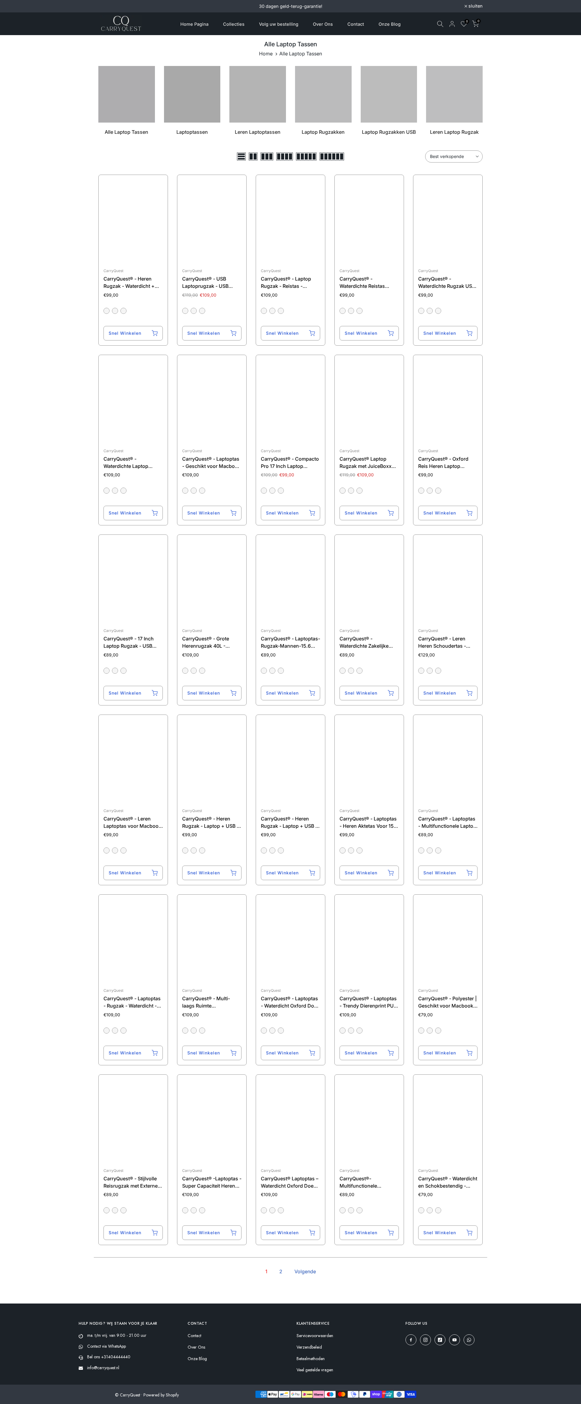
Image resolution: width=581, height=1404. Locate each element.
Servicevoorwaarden (315, 1336)
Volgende (305, 1271)
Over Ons (323, 24)
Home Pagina (194, 24)
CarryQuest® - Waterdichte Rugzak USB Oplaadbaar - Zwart (446, 286)
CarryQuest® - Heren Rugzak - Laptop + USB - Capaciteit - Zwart (289, 826)
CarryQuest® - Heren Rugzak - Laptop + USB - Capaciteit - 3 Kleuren (210, 826)
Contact (355, 24)
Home (266, 54)
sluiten (109, 6)
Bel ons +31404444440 (108, 1357)
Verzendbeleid (309, 1347)
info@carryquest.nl (103, 1368)
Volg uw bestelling (278, 24)
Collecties (234, 24)
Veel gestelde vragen (315, 1370)
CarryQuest (113, 270)
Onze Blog (390, 24)
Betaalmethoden (311, 1359)
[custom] (410, 1339)
